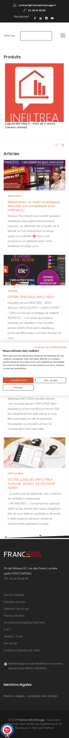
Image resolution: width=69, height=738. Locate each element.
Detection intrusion (14, 601)
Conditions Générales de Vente (22, 650)
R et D (7, 629)
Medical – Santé (13, 636)
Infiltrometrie (15, 473)
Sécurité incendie (14, 594)
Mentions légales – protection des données (31, 696)
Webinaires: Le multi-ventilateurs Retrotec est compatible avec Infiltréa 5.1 (34, 206)
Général (12, 290)
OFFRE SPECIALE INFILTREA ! (31, 297)
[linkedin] (41, 18)
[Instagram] (46, 18)
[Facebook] (35, 18)
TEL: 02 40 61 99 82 (16, 578)
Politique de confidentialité (50, 347)
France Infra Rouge (31, 720)
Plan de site (10, 643)
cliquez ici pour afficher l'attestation (27, 668)
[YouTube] (52, 18)
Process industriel (14, 615)
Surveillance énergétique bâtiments (24, 622)
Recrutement (21, 16)
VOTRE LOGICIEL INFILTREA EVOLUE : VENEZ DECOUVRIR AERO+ (31, 483)
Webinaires (14, 195)
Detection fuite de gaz (16, 608)
